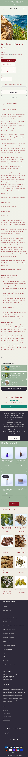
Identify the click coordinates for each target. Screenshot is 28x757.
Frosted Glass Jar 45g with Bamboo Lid (21, 489)
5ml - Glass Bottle (8, 64)
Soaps (4, 653)
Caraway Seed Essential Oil (20, 549)
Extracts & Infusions (9, 645)
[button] (4, 9)
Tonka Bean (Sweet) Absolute (7, 549)
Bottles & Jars (7, 661)
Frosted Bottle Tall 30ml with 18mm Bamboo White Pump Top (7, 490)
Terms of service (7, 717)
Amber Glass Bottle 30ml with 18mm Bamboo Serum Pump (21, 462)
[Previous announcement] (3, 3)
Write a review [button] (14, 407)
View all (14, 504)
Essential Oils (7, 610)
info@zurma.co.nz (10, 676)
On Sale (5, 606)
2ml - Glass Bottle (8, 60)
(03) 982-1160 (10, 677)
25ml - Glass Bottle (8, 72)
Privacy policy (6, 713)
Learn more (14, 438)
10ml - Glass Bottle (8, 68)
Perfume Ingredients (9, 637)
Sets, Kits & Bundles (9, 630)
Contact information (7, 723)
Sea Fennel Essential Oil (16, 366)
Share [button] (4, 357)
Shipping (10, 54)
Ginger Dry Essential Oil (7, 570)
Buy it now (14, 97)
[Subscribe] (23, 733)
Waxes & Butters (7, 649)
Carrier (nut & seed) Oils (10, 618)
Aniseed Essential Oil (21, 570)
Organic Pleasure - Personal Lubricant (13, 626)
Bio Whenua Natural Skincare (11, 622)
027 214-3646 (9, 679)
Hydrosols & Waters (8, 633)
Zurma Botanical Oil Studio (16, 755)
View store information (9, 109)
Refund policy (6, 710)
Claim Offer (14, 389)
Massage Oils (6, 641)
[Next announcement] (25, 3)
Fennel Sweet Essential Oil (16, 381)
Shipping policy (6, 720)
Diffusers (5, 614)
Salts (4, 657)
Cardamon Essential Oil (20, 590)
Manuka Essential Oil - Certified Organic (7, 590)
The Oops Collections (9, 665)
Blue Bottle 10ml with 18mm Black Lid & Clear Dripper (7, 462)
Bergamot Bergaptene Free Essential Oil (18, 373)
